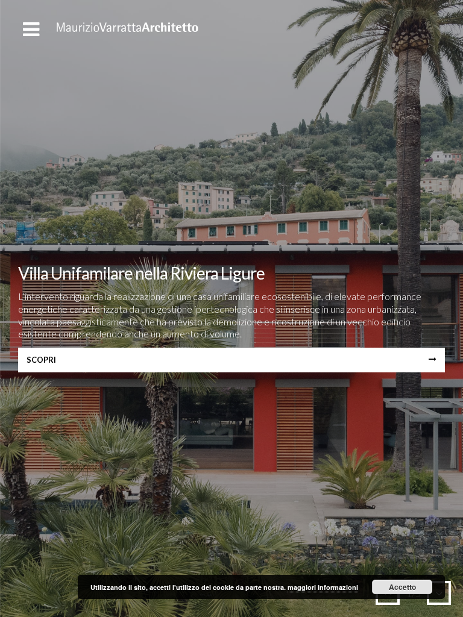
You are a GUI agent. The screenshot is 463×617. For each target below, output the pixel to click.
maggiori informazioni (323, 587)
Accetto (402, 586)
